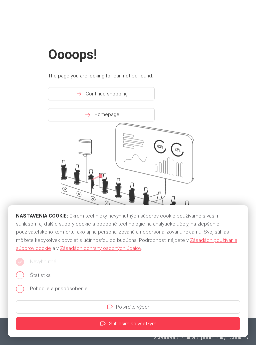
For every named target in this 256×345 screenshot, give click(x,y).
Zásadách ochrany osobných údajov (100, 248)
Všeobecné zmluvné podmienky (189, 338)
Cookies (239, 338)
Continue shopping (107, 94)
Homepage (106, 114)
